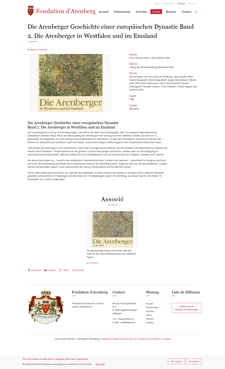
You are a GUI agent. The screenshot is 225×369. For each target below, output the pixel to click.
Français (181, 3)
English (157, 3)
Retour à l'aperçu (38, 49)
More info (100, 364)
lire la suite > (92, 262)
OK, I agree (176, 361)
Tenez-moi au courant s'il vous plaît (186, 308)
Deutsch (192, 3)
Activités (141, 11)
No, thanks (193, 361)
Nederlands (169, 3)
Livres (156, 11)
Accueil (103, 11)
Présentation (122, 11)
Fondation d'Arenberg (65, 11)
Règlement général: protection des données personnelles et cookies (136, 338)
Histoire (171, 11)
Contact (187, 11)
